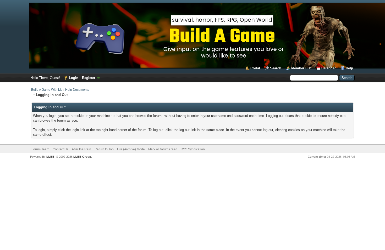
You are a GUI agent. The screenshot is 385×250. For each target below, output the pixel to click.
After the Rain (81, 149)
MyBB (50, 156)
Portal (255, 68)
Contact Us (60, 149)
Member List (301, 68)
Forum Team (40, 149)
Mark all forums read (162, 149)
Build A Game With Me (47, 90)
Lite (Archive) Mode (131, 149)
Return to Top (104, 149)
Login (73, 78)
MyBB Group (82, 156)
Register (88, 78)
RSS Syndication (193, 149)
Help (349, 68)
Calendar (328, 68)
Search (275, 68)
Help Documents (77, 90)
